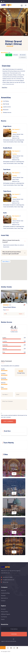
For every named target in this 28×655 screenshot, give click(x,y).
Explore (20, 313)
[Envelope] (17, 648)
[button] (26, 21)
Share (16, 54)
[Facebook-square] (11, 648)
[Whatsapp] (8, 55)
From (4, 310)
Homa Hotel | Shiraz (9, 307)
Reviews (23, 54)
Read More (4, 87)
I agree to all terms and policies (8, 641)
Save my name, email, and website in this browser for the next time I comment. (14, 416)
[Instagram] (14, 648)
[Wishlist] (25, 292)
